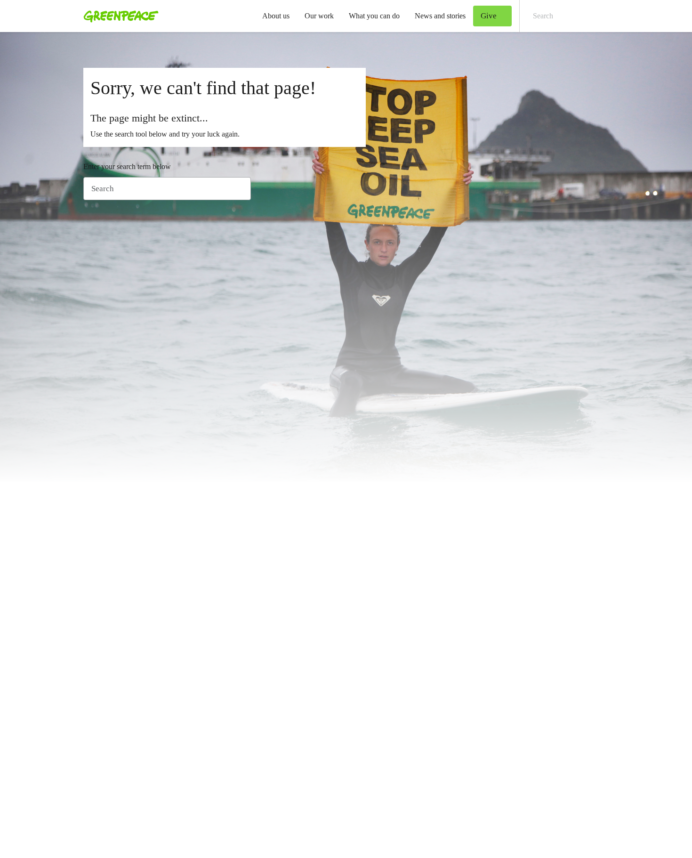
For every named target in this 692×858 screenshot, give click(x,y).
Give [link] (489, 15)
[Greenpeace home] (118, 16)
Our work (319, 16)
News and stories (440, 16)
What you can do (374, 16)
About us (276, 16)
